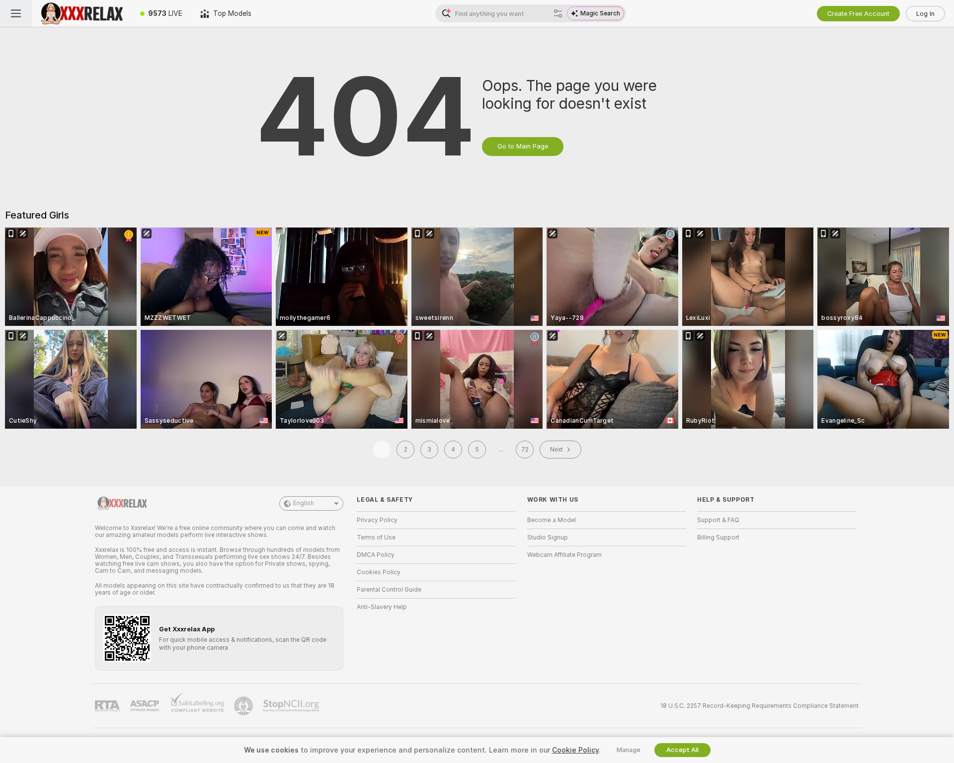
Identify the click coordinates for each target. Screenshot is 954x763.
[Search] (558, 13)
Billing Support (718, 537)
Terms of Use (376, 537)
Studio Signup (547, 537)
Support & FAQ (718, 520)
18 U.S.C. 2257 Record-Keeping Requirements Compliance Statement (759, 705)
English (303, 503)
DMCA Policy (376, 554)
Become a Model (551, 520)
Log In (925, 13)
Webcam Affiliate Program (564, 554)
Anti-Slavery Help (382, 607)
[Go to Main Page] (81, 13)
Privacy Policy (377, 520)
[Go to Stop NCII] (292, 706)
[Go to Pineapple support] (244, 705)
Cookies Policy (378, 572)
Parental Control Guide (389, 589)
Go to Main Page (522, 146)
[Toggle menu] (16, 13)
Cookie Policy (575, 750)
